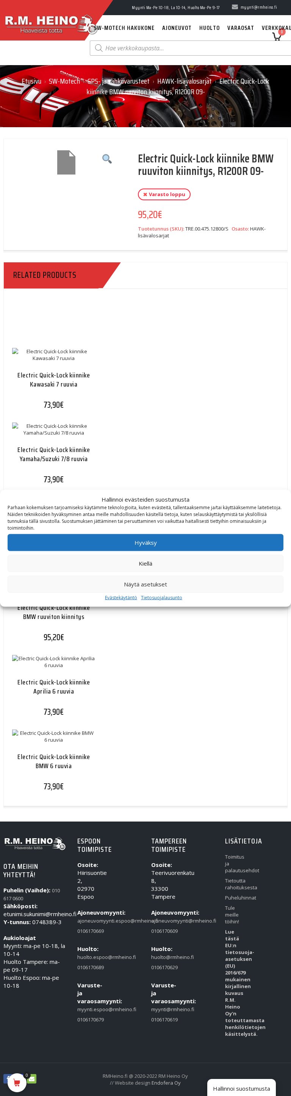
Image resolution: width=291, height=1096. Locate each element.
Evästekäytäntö (121, 597)
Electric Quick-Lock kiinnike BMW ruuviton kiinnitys (53, 612)
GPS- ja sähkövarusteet (119, 81)
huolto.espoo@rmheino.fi (87, 957)
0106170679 (87, 1019)
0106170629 (161, 967)
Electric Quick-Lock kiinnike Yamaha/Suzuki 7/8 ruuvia (53, 454)
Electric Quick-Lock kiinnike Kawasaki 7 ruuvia (53, 379)
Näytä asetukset (145, 584)
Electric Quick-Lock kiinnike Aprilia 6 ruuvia (53, 686)
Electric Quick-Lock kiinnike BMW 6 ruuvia (53, 761)
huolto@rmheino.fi (161, 957)
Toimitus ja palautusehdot (235, 863)
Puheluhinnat (235, 897)
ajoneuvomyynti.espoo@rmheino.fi (87, 920)
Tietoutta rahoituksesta (235, 884)
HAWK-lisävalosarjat (184, 81)
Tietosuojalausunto (161, 597)
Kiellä (145, 563)
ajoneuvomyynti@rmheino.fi (161, 920)
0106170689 (87, 967)
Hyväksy (146, 542)
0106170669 (87, 931)
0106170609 (161, 931)
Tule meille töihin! (232, 914)
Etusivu (31, 81)
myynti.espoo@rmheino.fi (87, 1009)
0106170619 (161, 1019)
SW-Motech (64, 81)
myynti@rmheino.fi (161, 1009)
